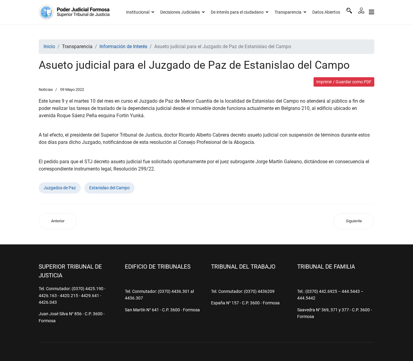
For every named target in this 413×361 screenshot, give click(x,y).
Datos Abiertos (326, 12)
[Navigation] (371, 12)
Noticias (46, 89)
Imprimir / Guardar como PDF (344, 81)
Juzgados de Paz (60, 187)
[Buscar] (349, 11)
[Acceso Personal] (361, 11)
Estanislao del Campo (109, 187)
